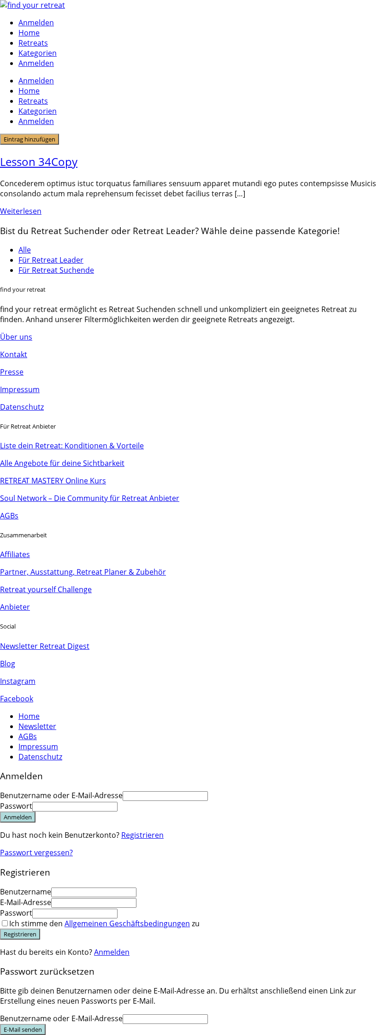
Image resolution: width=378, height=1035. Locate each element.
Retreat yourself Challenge (46, 589)
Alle (24, 250)
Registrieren (142, 835)
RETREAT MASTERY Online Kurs (53, 481)
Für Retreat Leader (50, 260)
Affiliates (15, 554)
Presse (12, 372)
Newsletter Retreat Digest (44, 646)
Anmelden (112, 952)
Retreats (33, 43)
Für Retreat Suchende (56, 270)
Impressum (20, 389)
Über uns (16, 337)
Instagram (17, 681)
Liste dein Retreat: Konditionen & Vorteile (72, 446)
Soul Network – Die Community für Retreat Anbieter (89, 498)
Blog (7, 664)
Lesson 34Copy (38, 161)
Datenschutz (22, 407)
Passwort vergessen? (36, 852)
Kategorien (37, 53)
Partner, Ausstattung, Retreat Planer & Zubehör (83, 572)
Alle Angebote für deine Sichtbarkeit (62, 463)
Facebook (16, 699)
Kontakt (13, 354)
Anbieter (15, 607)
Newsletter (37, 726)
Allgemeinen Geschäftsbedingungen (127, 923)
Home (29, 33)
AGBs (9, 516)
